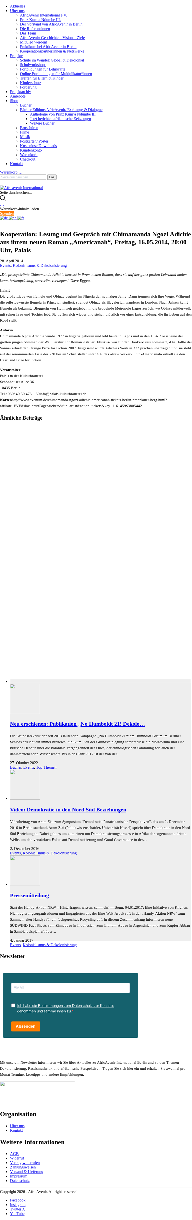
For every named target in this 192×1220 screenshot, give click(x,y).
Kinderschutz (30, 83)
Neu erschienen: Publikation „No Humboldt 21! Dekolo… (77, 724)
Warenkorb (29, 155)
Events (5, 265)
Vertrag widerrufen (25, 1162)
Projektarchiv (20, 92)
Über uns (17, 11)
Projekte (16, 56)
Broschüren (29, 128)
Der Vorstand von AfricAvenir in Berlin (51, 24)
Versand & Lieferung (26, 1171)
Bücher (26, 105)
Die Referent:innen (35, 29)
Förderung (28, 87)
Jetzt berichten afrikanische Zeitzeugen (60, 119)
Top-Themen (46, 767)
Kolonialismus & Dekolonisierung (40, 265)
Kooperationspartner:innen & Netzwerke (52, 51)
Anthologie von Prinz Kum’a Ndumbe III (63, 114)
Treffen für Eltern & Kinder (42, 78)
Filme (24, 132)
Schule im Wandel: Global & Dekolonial (52, 60)
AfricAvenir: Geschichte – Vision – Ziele (52, 38)
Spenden (7, 213)
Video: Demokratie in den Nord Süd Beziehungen (68, 809)
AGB (14, 1153)
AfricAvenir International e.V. (43, 15)
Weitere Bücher (42, 123)
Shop (14, 101)
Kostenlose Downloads (38, 146)
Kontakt (16, 164)
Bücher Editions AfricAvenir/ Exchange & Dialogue (61, 110)
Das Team (28, 33)
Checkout (27, 159)
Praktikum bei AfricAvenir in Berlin (48, 47)
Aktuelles (17, 6)
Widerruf (17, 1158)
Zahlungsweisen (23, 1167)
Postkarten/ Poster (34, 141)
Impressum (18, 1176)
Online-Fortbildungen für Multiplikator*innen (56, 74)
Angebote (18, 96)
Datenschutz (20, 1180)
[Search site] (3, 200)
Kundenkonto (31, 150)
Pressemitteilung (29, 895)
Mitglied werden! (33, 42)
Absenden (26, 1026)
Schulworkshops (33, 65)
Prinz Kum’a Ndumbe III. (40, 20)
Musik (25, 137)
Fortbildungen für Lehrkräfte (42, 69)
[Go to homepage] (21, 188)
